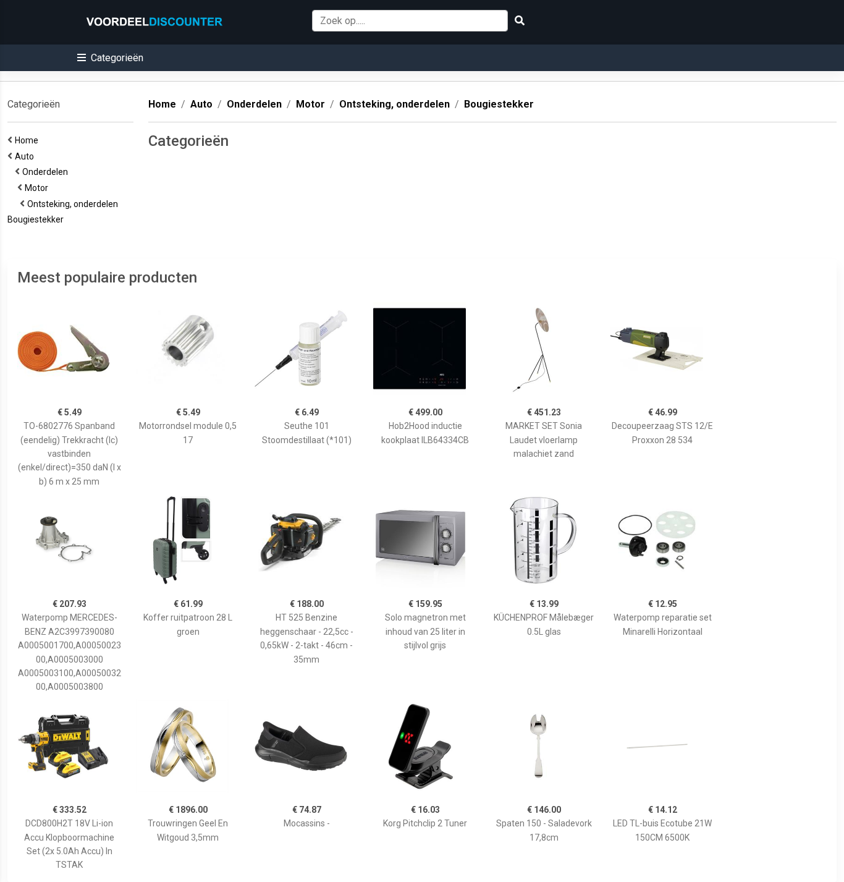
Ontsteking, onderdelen (74, 204)
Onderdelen (47, 172)
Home (28, 140)
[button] (110, 58)
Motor (38, 188)
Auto (26, 156)
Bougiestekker (37, 219)
